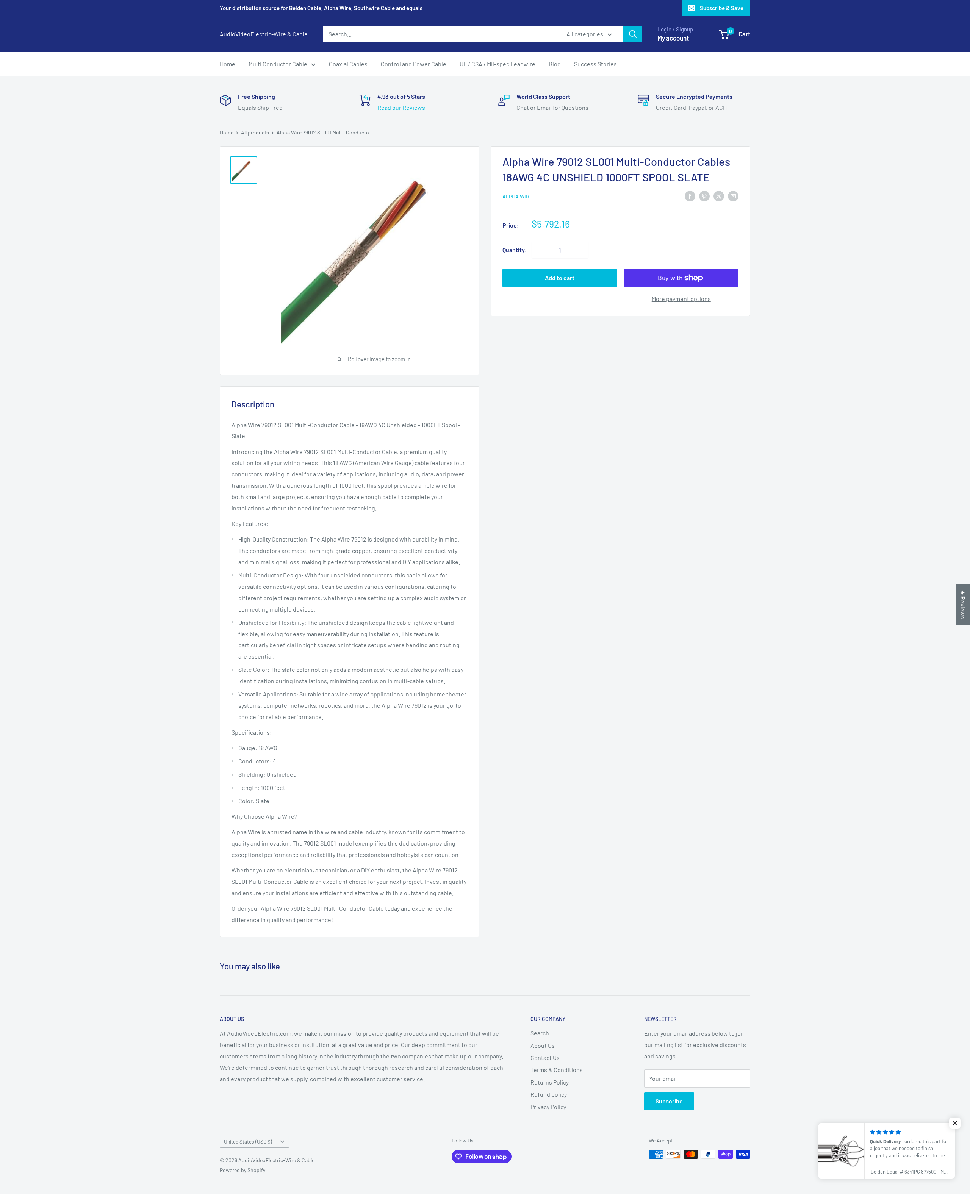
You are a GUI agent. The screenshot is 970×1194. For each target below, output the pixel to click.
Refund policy (548, 1094)
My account (673, 38)
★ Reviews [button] (963, 604)
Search (539, 1032)
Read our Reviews (401, 107)
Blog (555, 63)
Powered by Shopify (242, 1170)
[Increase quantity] (580, 250)
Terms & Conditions (556, 1069)
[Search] (632, 34)
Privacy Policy (548, 1106)
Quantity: (514, 249)
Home (227, 63)
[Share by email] (733, 195)
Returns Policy (549, 1082)
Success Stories (595, 63)
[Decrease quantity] (540, 250)
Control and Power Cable (413, 63)
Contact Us (545, 1057)
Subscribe (669, 1101)
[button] (955, 1123)
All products (255, 132)
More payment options (681, 298)
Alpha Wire (517, 196)
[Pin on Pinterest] (704, 195)
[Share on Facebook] (690, 195)
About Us (542, 1045)
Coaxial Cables (348, 63)
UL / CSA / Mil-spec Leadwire (497, 63)
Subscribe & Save (721, 8)
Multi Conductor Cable (278, 63)
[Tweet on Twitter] (718, 195)
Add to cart (559, 277)
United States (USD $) (248, 1141)
